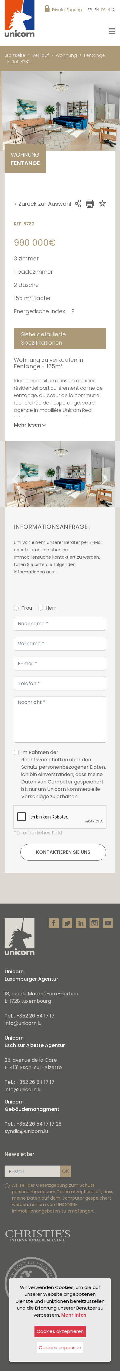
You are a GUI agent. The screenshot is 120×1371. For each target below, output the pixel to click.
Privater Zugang (67, 9)
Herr (51, 607)
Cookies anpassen (60, 1347)
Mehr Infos (73, 1315)
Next (112, 474)
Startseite (15, 55)
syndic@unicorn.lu (26, 1131)
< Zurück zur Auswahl (42, 204)
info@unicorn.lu (23, 1023)
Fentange (94, 55)
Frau (26, 607)
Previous (8, 474)
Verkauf (40, 55)
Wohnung (66, 55)
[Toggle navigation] (112, 31)
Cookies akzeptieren (60, 1331)
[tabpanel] (60, 474)
